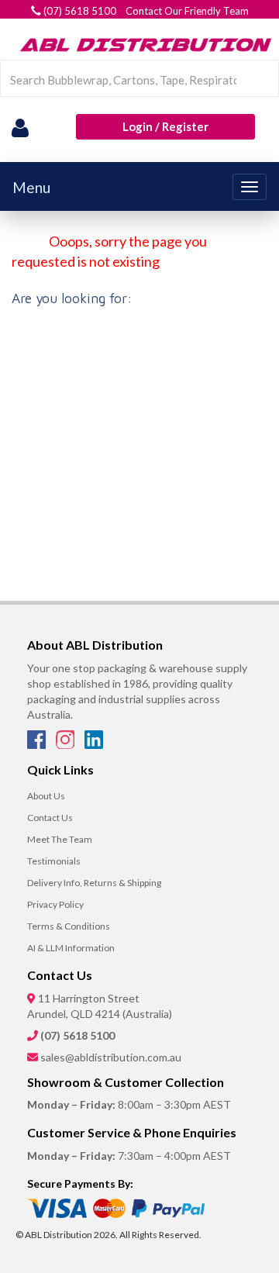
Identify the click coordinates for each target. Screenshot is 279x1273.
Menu (31, 187)
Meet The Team (59, 839)
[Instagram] (66, 744)
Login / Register (165, 126)
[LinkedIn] (93, 744)
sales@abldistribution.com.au (110, 1057)
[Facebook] (37, 744)
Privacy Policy (55, 904)
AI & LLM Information (71, 948)
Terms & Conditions (68, 926)
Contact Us (50, 817)
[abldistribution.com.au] (143, 44)
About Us (46, 796)
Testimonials (54, 861)
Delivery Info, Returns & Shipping (94, 882)
